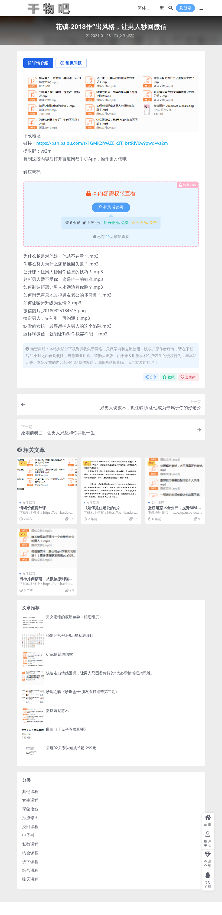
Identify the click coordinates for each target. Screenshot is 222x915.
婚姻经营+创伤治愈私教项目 (70, 635)
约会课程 (30, 852)
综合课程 (30, 870)
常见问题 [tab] (74, 63)
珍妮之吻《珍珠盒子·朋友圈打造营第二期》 (82, 691)
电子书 (28, 835)
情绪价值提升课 (32, 507)
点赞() (190, 377)
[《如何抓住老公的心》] (111, 477)
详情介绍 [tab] (40, 63)
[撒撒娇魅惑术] (33, 715)
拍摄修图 (30, 817)
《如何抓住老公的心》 (103, 507)
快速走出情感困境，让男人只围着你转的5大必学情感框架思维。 (100, 672)
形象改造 (30, 809)
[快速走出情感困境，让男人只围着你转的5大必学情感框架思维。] (33, 678)
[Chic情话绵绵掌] (33, 659)
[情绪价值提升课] (47, 477)
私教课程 (30, 844)
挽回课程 (30, 826)
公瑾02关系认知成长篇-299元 (71, 747)
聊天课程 (30, 879)
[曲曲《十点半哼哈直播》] (33, 734)
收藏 (171, 377)
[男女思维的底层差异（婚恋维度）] (33, 622)
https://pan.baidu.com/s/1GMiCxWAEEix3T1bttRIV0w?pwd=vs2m (102, 143)
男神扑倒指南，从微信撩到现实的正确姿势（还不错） (46, 581)
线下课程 (30, 861)
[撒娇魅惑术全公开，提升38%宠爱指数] (175, 477)
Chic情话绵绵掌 (59, 654)
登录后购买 (113, 207)
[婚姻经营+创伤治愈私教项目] (33, 640)
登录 (187, 8)
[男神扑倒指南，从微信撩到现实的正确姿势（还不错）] (47, 548)
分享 (152, 377)
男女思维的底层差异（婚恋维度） (74, 616)
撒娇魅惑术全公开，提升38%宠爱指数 (174, 510)
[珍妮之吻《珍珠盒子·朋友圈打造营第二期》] (33, 696)
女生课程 (126, 35)
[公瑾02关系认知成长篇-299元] (33, 753)
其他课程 (30, 791)
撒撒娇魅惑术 (57, 710)
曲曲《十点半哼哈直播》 (67, 729)
